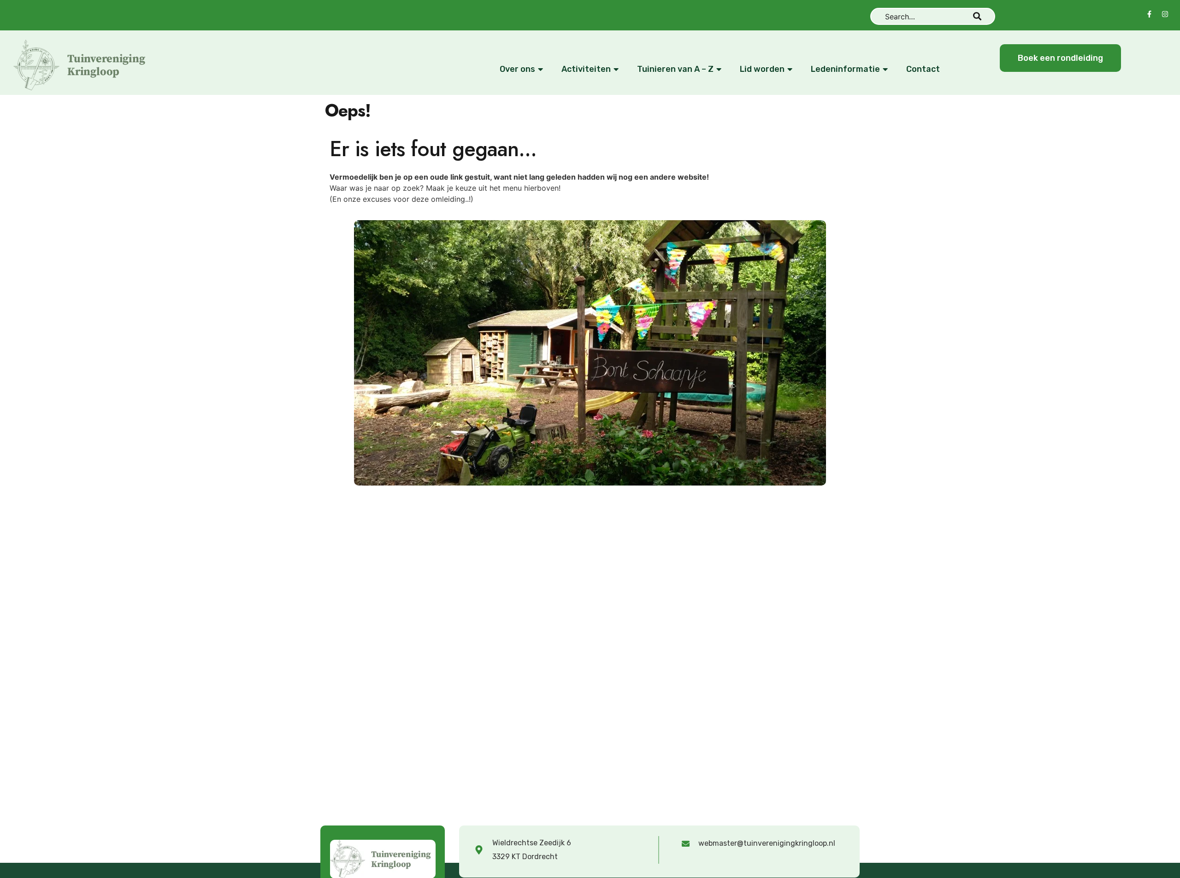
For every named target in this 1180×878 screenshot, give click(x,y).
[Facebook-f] (1149, 14)
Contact (923, 69)
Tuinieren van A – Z (675, 69)
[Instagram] (1165, 14)
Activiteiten (586, 69)
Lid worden (762, 69)
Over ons (517, 69)
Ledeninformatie (845, 69)
